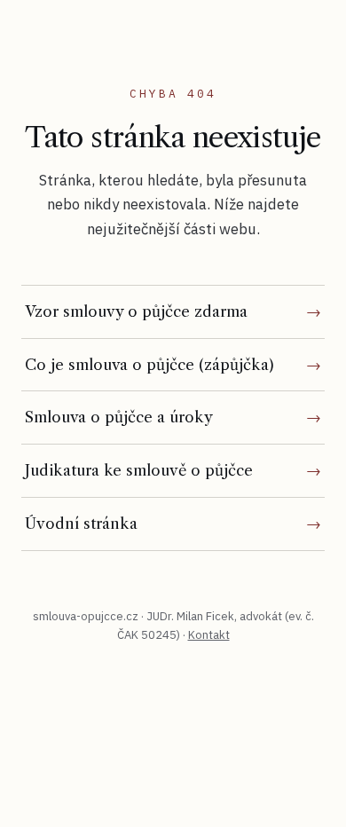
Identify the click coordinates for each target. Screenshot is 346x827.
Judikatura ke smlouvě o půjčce (139, 470)
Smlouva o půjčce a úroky (119, 417)
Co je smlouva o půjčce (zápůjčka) (149, 365)
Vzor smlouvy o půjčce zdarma (136, 311)
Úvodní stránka (81, 523)
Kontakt (209, 634)
